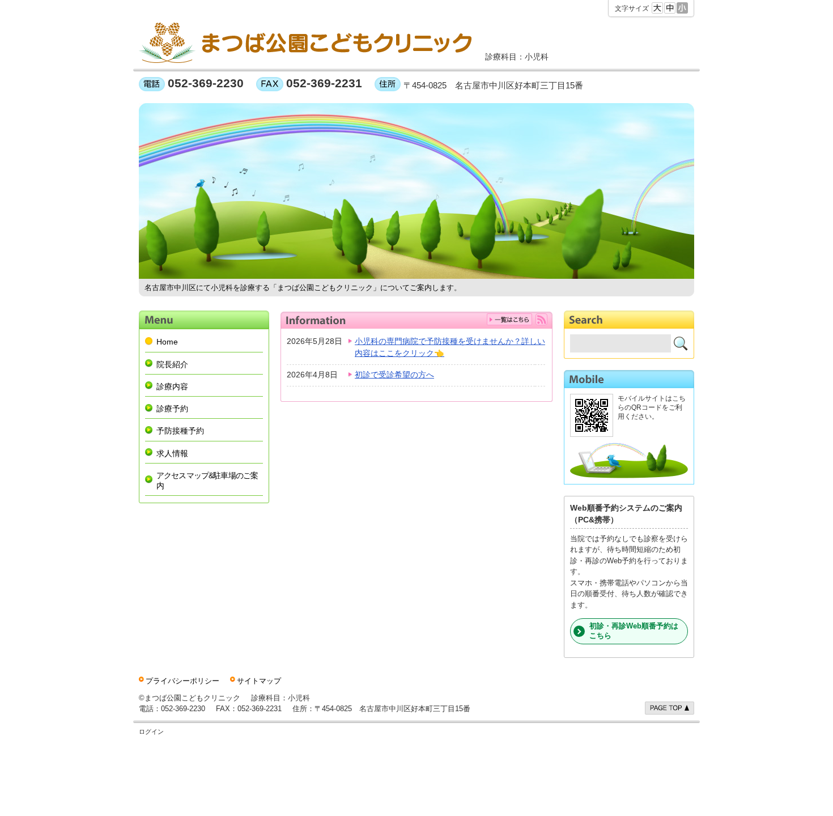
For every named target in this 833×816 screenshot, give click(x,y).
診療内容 (172, 386)
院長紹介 (172, 364)
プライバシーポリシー (182, 681)
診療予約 (172, 408)
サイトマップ (259, 681)
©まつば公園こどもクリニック (189, 698)
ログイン (151, 731)
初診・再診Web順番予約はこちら (633, 631)
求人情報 (172, 453)
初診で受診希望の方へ (394, 374)
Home (167, 341)
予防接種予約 (180, 430)
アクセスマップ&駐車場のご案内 (207, 480)
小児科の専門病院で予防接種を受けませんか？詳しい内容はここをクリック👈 (450, 347)
